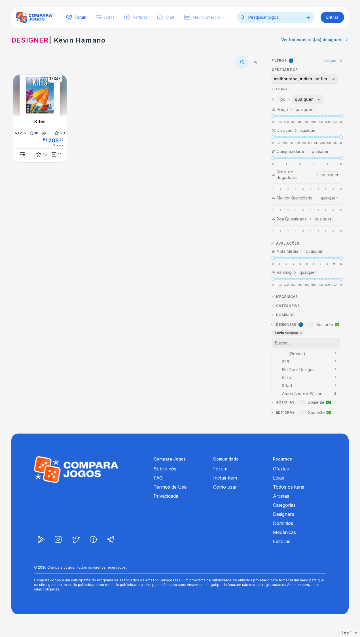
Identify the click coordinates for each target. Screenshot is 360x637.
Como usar (225, 487)
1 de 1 (346, 632)
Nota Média (300, 251)
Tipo (295, 99)
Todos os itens (288, 487)
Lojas (278, 478)
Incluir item (225, 478)
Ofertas (281, 469)
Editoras (281, 541)
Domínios (283, 523)
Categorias (284, 505)
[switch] (309, 324)
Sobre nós (165, 469)
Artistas (281, 496)
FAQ (158, 478)
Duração (297, 130)
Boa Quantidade (304, 218)
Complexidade (303, 151)
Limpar (330, 60)
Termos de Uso (170, 487)
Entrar (332, 17)
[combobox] (305, 78)
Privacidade (166, 496)
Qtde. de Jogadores (307, 174)
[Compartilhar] (255, 61)
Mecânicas (284, 532)
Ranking (296, 272)
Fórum (220, 469)
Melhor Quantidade (307, 197)
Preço (294, 109)
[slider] (273, 116)
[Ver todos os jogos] (308, 17)
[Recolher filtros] (340, 60)
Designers (283, 514)
